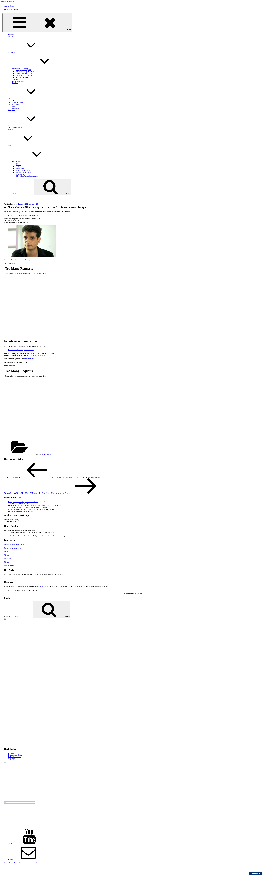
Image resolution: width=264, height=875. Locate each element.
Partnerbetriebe (9, 565)
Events (10, 145)
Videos (18, 166)
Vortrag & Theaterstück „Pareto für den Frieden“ (24, 507)
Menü (68, 29)
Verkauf (10, 129)
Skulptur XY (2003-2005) (24, 75)
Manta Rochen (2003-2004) (25, 72)
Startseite (11, 34)
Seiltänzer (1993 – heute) (20, 102)
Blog (17, 163)
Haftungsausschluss (14, 757)
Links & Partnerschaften (24, 172)
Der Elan (11, 36)
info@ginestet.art (42, 586)
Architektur (16, 104)
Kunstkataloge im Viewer (12, 548)
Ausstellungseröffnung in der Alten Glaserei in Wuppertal (27, 509)
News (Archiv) (47, 454)
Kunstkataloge (21, 174)
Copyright (11, 759)
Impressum (11, 753)
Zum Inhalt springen (7, 2)
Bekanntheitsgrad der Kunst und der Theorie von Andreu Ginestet (29, 505)
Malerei (14, 106)
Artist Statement (17, 127)
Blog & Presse (16, 161)
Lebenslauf (11, 125)
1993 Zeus (11, 504)
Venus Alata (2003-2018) (24, 73)
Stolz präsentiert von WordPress (29, 863)
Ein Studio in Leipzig (15, 511)
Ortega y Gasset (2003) (23, 70)
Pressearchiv (20, 168)
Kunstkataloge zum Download (14, 544)
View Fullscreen (9, 263)
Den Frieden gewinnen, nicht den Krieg (21, 350)
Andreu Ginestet (9, 6)
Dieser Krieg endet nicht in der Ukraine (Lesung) (24, 215)
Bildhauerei (12, 52)
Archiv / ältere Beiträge (11, 520)
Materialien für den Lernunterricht (27, 176)
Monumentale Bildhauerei (20, 68)
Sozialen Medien (28, 359)
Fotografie (11, 110)
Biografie (7, 551)
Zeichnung (15, 108)
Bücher (18, 165)
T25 (17, 100)
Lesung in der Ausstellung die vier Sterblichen (23, 502)
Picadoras (15, 83)
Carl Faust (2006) (22, 77)
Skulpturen (15, 79)
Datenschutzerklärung (15, 755)
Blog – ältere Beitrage (23, 170)
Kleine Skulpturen (18, 81)
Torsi (13, 98)
